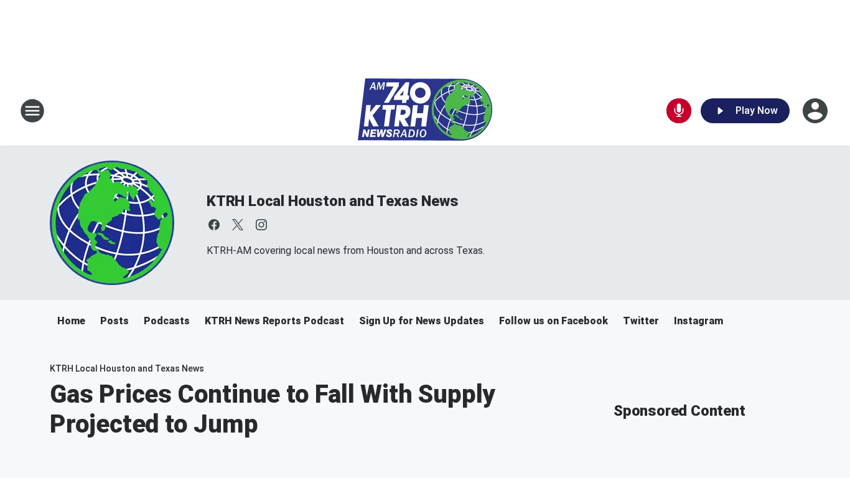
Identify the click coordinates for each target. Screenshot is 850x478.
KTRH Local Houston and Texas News (332, 201)
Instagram (698, 321)
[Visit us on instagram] (261, 224)
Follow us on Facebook (553, 321)
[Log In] (816, 110)
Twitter (641, 321)
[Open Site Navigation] (32, 110)
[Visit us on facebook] (214, 224)
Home (71, 321)
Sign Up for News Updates (421, 321)
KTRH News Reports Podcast (274, 321)
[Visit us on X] (237, 224)
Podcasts (167, 321)
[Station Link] (425, 110)
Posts (114, 321)
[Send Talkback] (678, 110)
